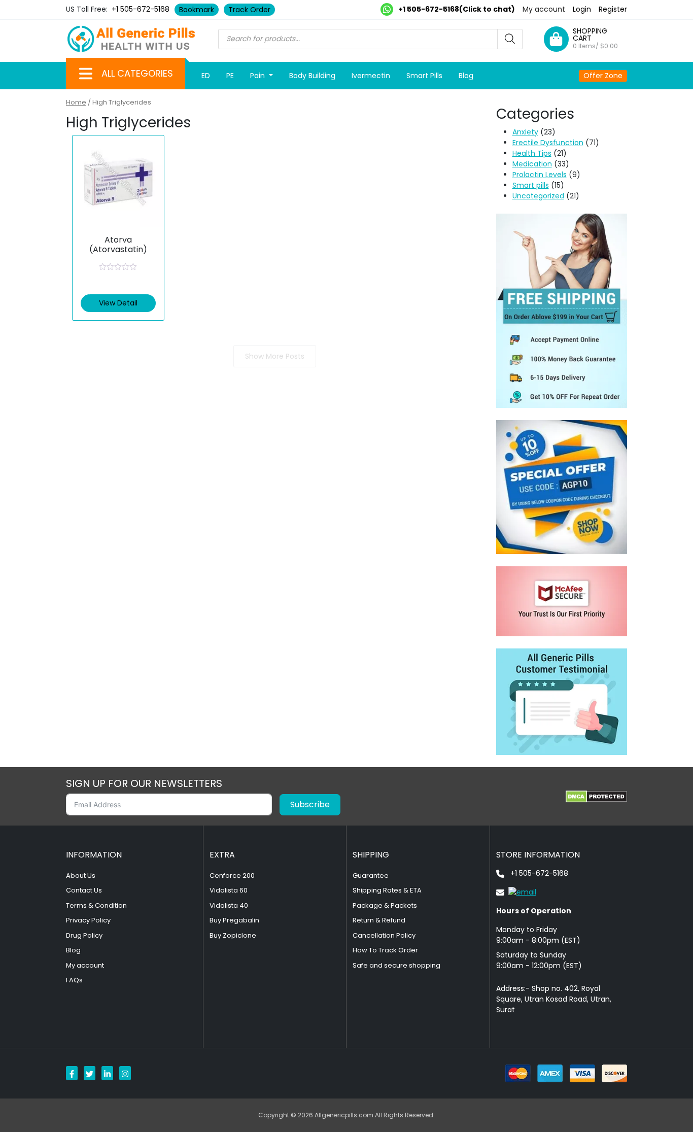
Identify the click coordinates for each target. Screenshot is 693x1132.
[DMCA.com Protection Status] (596, 797)
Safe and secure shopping (396, 965)
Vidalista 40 (229, 905)
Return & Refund (379, 920)
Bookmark (196, 10)
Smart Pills (424, 76)
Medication (532, 164)
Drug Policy (84, 935)
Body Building (312, 76)
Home (76, 102)
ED (205, 76)
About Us (80, 875)
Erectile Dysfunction (547, 143)
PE (230, 76)
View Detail (118, 303)
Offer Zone (602, 76)
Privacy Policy (88, 920)
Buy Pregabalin (234, 920)
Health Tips (531, 153)
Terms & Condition (96, 905)
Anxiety (525, 132)
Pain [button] (258, 76)
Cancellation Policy (384, 935)
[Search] (510, 39)
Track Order (249, 10)
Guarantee (371, 875)
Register (613, 9)
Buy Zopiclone (233, 935)
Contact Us (84, 890)
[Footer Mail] (516, 892)
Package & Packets (385, 905)
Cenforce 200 (232, 875)
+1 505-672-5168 (140, 9)
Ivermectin (371, 76)
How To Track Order (385, 950)
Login (582, 9)
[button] (85, 73)
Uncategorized (538, 196)
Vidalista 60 (229, 890)
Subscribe (310, 804)
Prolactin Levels (539, 174)
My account (544, 9)
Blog (466, 76)
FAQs (74, 980)
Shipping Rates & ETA (387, 890)
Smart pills (530, 185)
